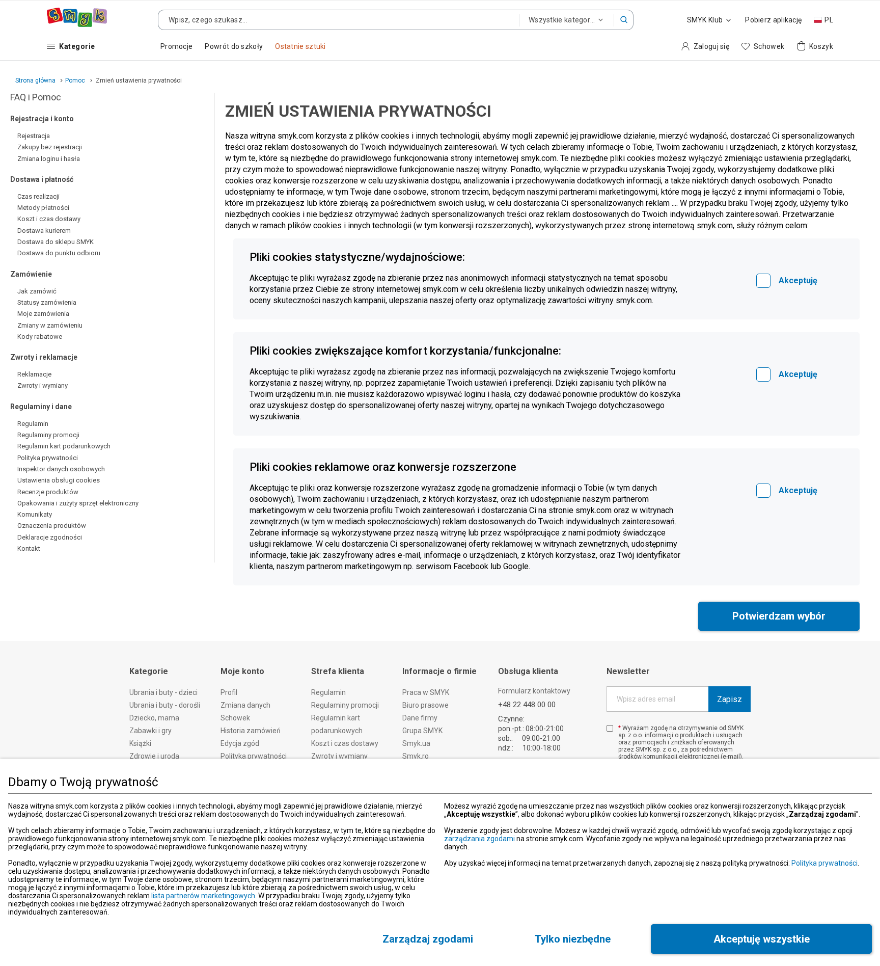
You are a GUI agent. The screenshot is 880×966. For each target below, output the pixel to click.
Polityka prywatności (824, 863)
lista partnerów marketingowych (203, 896)
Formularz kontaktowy (534, 691)
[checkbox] (763, 281)
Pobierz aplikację (773, 20)
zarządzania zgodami (479, 839)
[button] (624, 20)
